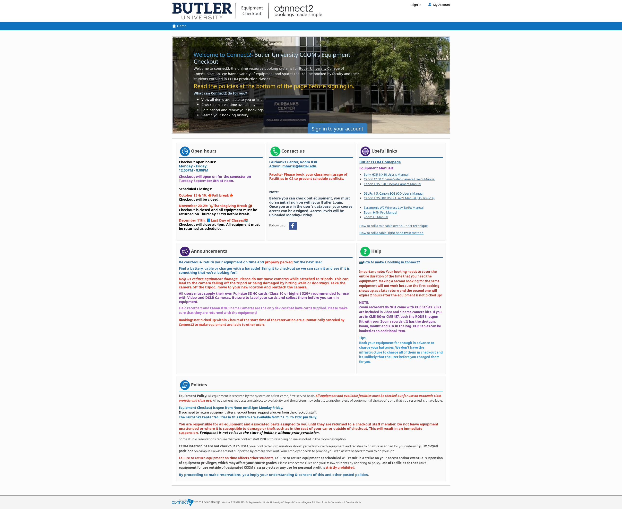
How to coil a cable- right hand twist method (391, 233)
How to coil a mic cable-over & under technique (393, 226)
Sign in (416, 4)
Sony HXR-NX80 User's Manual (386, 174)
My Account (441, 4)
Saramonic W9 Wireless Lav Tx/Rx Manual (393, 207)
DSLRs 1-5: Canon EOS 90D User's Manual (393, 193)
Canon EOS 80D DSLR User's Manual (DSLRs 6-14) (399, 198)
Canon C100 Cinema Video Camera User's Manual (399, 179)
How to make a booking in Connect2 (391, 262)
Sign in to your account (337, 128)
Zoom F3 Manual (376, 217)
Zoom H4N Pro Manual (380, 212)
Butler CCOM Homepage (380, 162)
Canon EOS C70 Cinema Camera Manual (392, 184)
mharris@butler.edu (299, 166)
